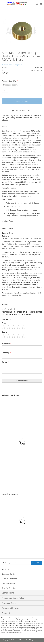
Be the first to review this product (12, 65)
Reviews (5, 304)
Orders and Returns (10, 608)
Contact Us (6, 613)
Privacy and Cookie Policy (13, 598)
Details (4, 126)
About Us (5, 569)
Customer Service (8, 574)
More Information (9, 228)
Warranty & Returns (9, 583)
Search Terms (8, 593)
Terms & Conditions (9, 578)
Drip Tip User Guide (9, 588)
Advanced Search (9, 603)
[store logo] (16, 3)
